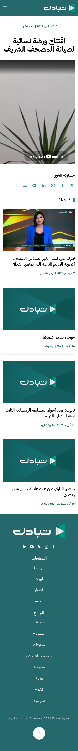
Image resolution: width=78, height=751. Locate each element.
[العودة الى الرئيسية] (59, 8)
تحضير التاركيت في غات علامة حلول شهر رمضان (43, 492)
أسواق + (39, 700)
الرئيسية (39, 567)
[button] (5, 8)
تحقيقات (39, 644)
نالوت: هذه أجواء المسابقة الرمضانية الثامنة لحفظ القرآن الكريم (40, 413)
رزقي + (39, 678)
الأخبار (39, 590)
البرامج (39, 601)
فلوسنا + (39, 622)
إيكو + (39, 689)
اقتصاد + (39, 633)
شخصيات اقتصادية (39, 656)
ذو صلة (65, 200)
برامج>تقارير (27, 26)
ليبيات (39, 578)
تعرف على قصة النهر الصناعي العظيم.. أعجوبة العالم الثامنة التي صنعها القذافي (43, 261)
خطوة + (39, 667)
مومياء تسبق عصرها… (57, 337)
